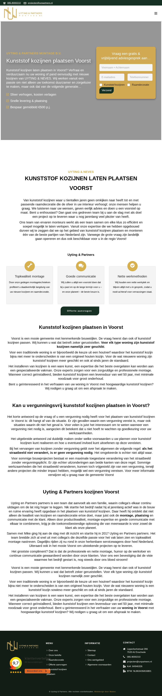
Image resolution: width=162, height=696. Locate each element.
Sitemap (91, 650)
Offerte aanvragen (58, 664)
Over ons (53, 650)
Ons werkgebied (95, 660)
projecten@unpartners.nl (40, 3)
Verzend (106, 90)
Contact (91, 655)
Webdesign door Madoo (105, 692)
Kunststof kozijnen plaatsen (57, 671)
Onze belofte (55, 655)
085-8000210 (14, 3)
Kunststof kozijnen (114, 84)
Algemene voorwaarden (99, 664)
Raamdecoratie (140, 84)
